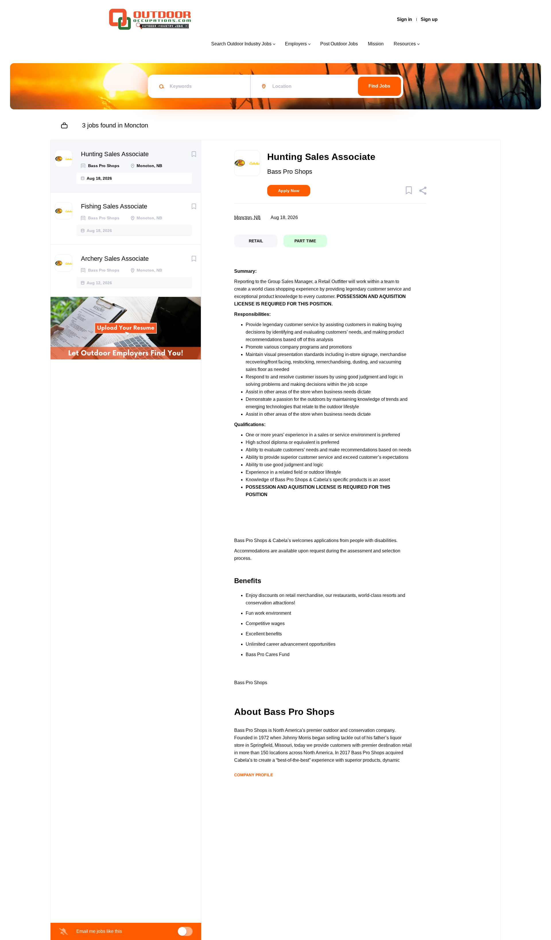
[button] (422, 191)
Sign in (404, 19)
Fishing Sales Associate (114, 206)
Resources (405, 43)
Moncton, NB (247, 217)
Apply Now (288, 190)
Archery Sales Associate (115, 258)
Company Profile (253, 775)
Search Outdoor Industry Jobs (241, 43)
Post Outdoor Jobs (339, 43)
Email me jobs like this (99, 931)
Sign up (429, 19)
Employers (296, 43)
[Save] (194, 154)
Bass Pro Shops (289, 171)
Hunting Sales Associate (115, 154)
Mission (376, 43)
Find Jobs (379, 86)
